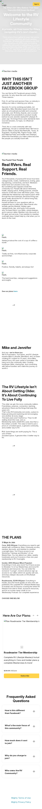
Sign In (36, 4)
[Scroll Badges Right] (37, 615)
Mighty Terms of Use (21, 798)
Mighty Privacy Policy (21, 802)
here (16, 291)
